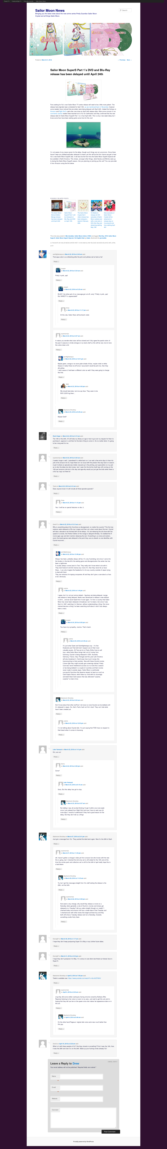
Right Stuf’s (63, 111)
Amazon (53, 111)
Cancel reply (112, 1062)
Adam (88, 238)
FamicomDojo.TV (16, 1)
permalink (103, 238)
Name (55, 1076)
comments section (56, 113)
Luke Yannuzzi (57, 749)
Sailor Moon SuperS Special (65, 238)
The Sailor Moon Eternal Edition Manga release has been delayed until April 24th (56, 217)
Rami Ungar (57, 436)
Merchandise (70, 236)
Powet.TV (6, 1)
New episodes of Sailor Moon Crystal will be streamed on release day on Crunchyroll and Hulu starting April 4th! (109, 220)
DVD (106, 236)
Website (54, 1098)
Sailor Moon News (41, 1)
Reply (56, 261)
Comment (55, 1110)
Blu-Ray (101, 236)
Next (129, 60)
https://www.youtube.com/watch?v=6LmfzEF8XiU (84, 978)
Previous (121, 60)
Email (55, 1087)
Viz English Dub (79, 238)
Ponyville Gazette (28, 1)
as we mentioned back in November (96, 107)
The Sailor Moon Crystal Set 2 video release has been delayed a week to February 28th (83, 218)
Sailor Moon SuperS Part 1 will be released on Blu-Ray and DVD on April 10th (69, 217)
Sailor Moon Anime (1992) (83, 236)
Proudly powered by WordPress (83, 1141)
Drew (76, 1063)
